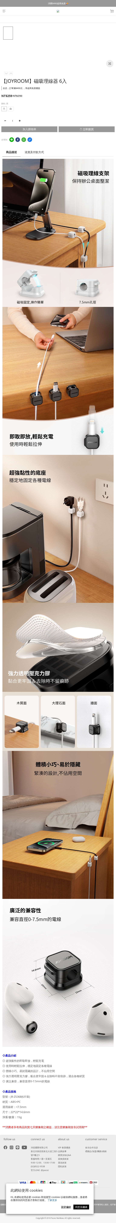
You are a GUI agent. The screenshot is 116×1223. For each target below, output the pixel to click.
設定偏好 (66, 1207)
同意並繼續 (81, 1207)
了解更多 (52, 1200)
